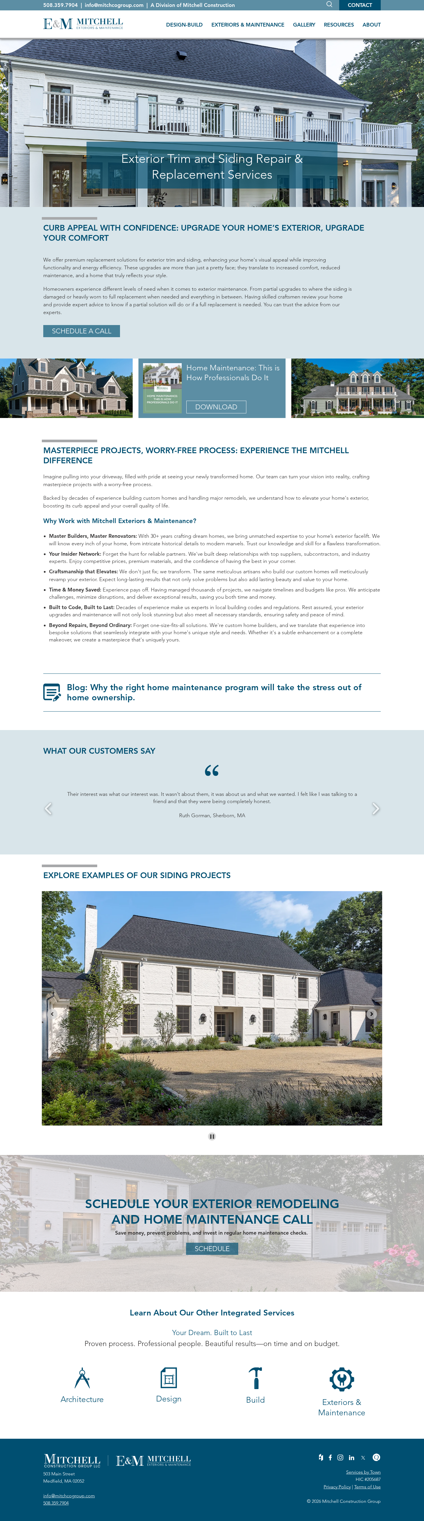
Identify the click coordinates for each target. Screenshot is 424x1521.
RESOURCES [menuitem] (339, 24)
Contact (360, 5)
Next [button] (375, 809)
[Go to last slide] (52, 1014)
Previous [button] (48, 809)
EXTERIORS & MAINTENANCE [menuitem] (247, 24)
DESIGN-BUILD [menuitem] (184, 24)
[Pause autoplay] (212, 1136)
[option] (212, 805)
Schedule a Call (81, 331)
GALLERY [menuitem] (304, 24)
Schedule (212, 1248)
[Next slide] (372, 1014)
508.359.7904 (61, 5)
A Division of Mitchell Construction (193, 5)
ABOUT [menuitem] (372, 24)
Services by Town (363, 1472)
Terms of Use (367, 1487)
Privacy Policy (337, 1487)
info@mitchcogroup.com (115, 5)
